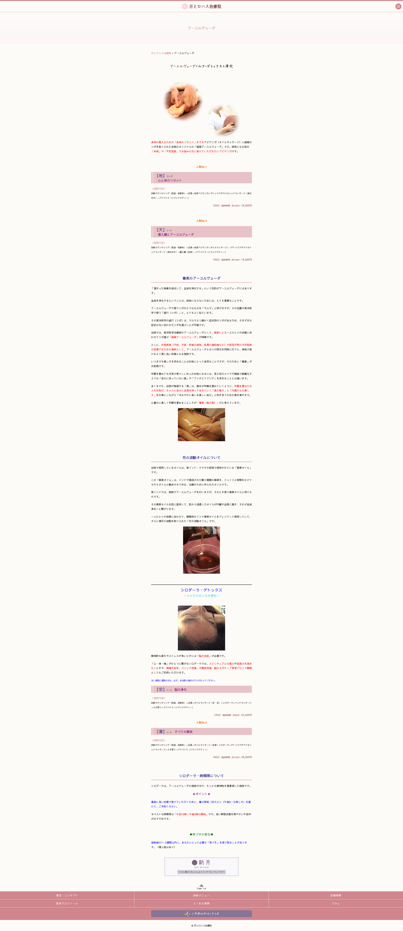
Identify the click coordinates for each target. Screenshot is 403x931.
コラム (336, 903)
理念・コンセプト (67, 895)
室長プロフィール (67, 903)
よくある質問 (201, 903)
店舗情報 (335, 895)
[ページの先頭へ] (201, 887)
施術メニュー (201, 895)
